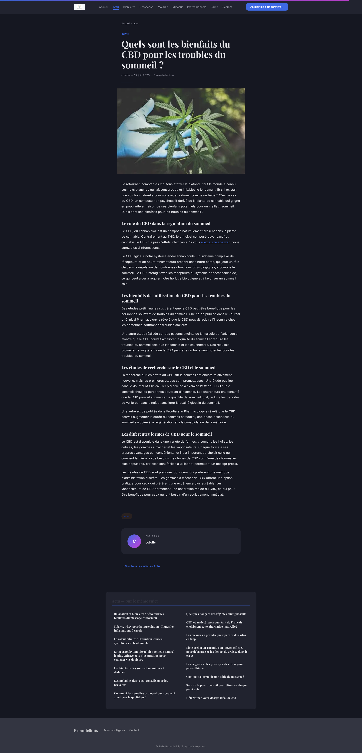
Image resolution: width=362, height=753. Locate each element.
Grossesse (146, 6)
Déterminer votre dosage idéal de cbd (211, 698)
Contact (134, 730)
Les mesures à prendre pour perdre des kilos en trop (216, 637)
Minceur (178, 6)
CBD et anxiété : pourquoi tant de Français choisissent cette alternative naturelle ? (214, 624)
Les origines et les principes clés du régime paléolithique (214, 666)
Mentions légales (114, 730)
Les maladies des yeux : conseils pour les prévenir (141, 682)
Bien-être (129, 6)
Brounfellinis (86, 730)
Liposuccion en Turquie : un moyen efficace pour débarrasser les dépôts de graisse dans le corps (217, 652)
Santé (214, 6)
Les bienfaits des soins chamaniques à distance (139, 670)
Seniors (227, 6)
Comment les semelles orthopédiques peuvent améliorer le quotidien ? (144, 695)
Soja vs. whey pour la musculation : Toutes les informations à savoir (144, 628)
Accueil (103, 6)
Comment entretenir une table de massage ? (215, 677)
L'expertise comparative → (267, 6)
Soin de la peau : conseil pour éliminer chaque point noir (216, 687)
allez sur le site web (215, 242)
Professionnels (196, 6)
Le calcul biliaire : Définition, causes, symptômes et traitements (138, 641)
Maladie (163, 6)
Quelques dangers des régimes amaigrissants (216, 614)
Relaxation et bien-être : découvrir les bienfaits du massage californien (139, 616)
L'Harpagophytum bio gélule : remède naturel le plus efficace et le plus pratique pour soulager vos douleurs (144, 656)
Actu (116, 6)
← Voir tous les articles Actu (140, 566)
